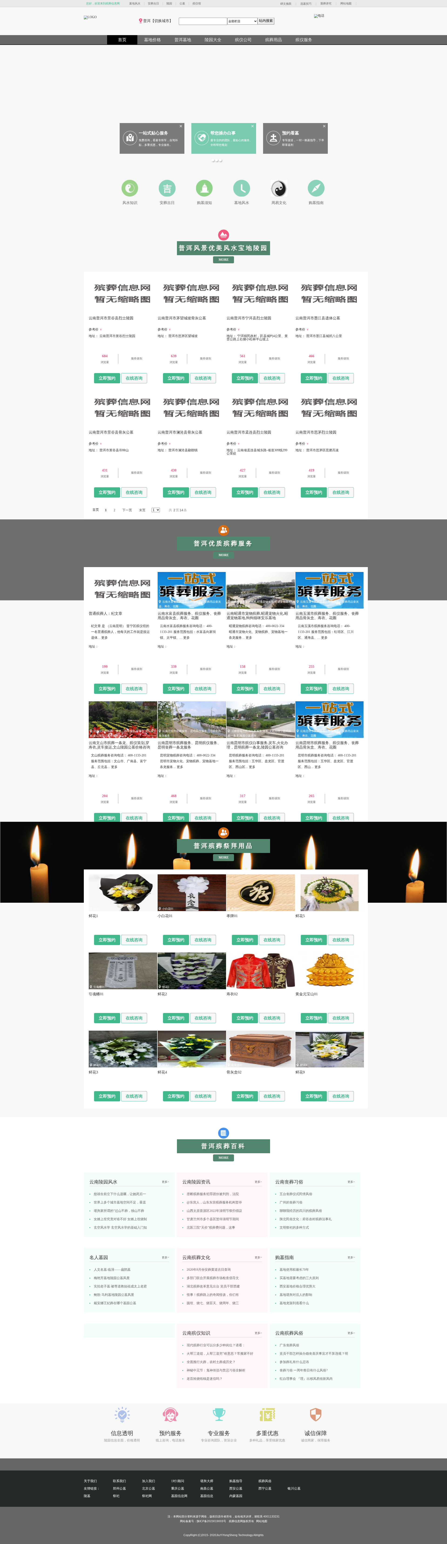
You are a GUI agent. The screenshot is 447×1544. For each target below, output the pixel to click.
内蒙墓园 (235, 1496)
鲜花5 (303, 908)
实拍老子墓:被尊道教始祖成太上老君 (120, 1286)
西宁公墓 (264, 1488)
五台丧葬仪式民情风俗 (296, 1194)
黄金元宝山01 (308, 987)
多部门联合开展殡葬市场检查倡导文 (213, 1278)
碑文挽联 (285, 3)
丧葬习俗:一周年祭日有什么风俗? (304, 1370)
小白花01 (167, 908)
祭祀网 (147, 1496)
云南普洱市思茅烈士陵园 (315, 425)
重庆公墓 (177, 1488)
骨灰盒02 (236, 1065)
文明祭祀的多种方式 (294, 1227)
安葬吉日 (153, 3)
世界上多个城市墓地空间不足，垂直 (120, 1202)
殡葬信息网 (236, 1521)
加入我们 (148, 1481)
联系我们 (119, 1481)
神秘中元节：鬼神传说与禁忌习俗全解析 (216, 1370)
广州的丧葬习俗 (291, 1202)
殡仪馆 (197, 3)
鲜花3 (96, 1065)
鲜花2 (165, 987)
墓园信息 (206, 1496)
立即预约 (107, 378)
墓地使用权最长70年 (294, 1269)
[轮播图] (213, 161)
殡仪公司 (243, 39)
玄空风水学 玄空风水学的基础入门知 (120, 1227)
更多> (165, 1181)
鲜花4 (165, 1065)
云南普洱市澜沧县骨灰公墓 (179, 425)
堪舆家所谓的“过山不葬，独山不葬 (119, 1211)
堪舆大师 (206, 1481)
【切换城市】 (162, 21)
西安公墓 (235, 1488)
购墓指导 (235, 1481)
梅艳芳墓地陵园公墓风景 (112, 1278)
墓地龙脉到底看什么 (294, 1303)
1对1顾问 (177, 1481)
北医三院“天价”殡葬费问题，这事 (211, 1227)
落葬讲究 (326, 3)
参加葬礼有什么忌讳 (294, 1362)
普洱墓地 (182, 39)
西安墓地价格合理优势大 (297, 1286)
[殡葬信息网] (90, 17)
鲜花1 (96, 908)
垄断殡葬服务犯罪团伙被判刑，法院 (213, 1194)
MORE (224, 259)
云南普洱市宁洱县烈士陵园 (248, 311)
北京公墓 (148, 1488)
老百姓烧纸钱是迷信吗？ (205, 1378)
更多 (104, 637)
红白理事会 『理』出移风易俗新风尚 (306, 1378)
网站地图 (346, 3)
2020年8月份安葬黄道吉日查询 (209, 1269)
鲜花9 (303, 1065)
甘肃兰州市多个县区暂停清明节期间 (213, 1219)
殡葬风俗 (264, 1481)
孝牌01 (235, 908)
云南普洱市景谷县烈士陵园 (110, 311)
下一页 (127, 510)
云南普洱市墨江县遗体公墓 (317, 311)
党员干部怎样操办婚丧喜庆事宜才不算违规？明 (314, 1353)
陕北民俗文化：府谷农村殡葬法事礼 (306, 1219)
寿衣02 (235, 987)
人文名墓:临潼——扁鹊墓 (112, 1269)
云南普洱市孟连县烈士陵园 (248, 425)
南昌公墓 (206, 1488)
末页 (142, 510)
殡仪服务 (303, 39)
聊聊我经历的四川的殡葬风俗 (301, 1211)
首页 (122, 39)
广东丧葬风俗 (289, 1345)
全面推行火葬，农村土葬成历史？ (211, 1362)
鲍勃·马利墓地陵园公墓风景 (114, 1295)
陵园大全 (213, 39)
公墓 (182, 3)
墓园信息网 (179, 1496)
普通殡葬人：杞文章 (106, 606)
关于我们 (90, 1481)
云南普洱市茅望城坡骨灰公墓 (180, 311)
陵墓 (87, 1496)
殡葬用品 (273, 39)
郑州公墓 (119, 1488)
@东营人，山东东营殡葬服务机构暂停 (214, 1202)
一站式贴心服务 (153, 133)
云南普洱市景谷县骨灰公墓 (110, 425)
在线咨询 (134, 378)
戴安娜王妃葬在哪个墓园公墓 (115, 1303)
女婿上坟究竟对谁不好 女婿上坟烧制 (120, 1219)
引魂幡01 (99, 987)
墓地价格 (152, 39)
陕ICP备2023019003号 (211, 1521)
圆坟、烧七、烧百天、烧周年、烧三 (213, 1303)
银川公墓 (294, 1488)
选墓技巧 (306, 3)
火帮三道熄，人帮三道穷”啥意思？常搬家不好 (220, 1353)
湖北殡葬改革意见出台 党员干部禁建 (213, 1286)
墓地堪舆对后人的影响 (296, 1295)
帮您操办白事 (223, 133)
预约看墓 (290, 133)
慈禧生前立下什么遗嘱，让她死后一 (120, 1194)
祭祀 (116, 1496)
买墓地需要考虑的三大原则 (299, 1278)
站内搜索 (266, 21)
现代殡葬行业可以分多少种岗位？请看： (216, 1345)
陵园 (169, 3)
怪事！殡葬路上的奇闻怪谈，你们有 (213, 1295)
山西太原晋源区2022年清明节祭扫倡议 (214, 1211)
